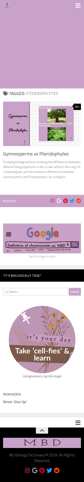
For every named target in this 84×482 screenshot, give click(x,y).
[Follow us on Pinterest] (65, 200)
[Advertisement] (42, 44)
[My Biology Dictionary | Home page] (8, 5)
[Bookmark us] (58, 200)
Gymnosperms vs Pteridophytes (36, 153)
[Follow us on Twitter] (72, 200)
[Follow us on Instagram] (52, 200)
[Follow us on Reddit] (78, 200)
